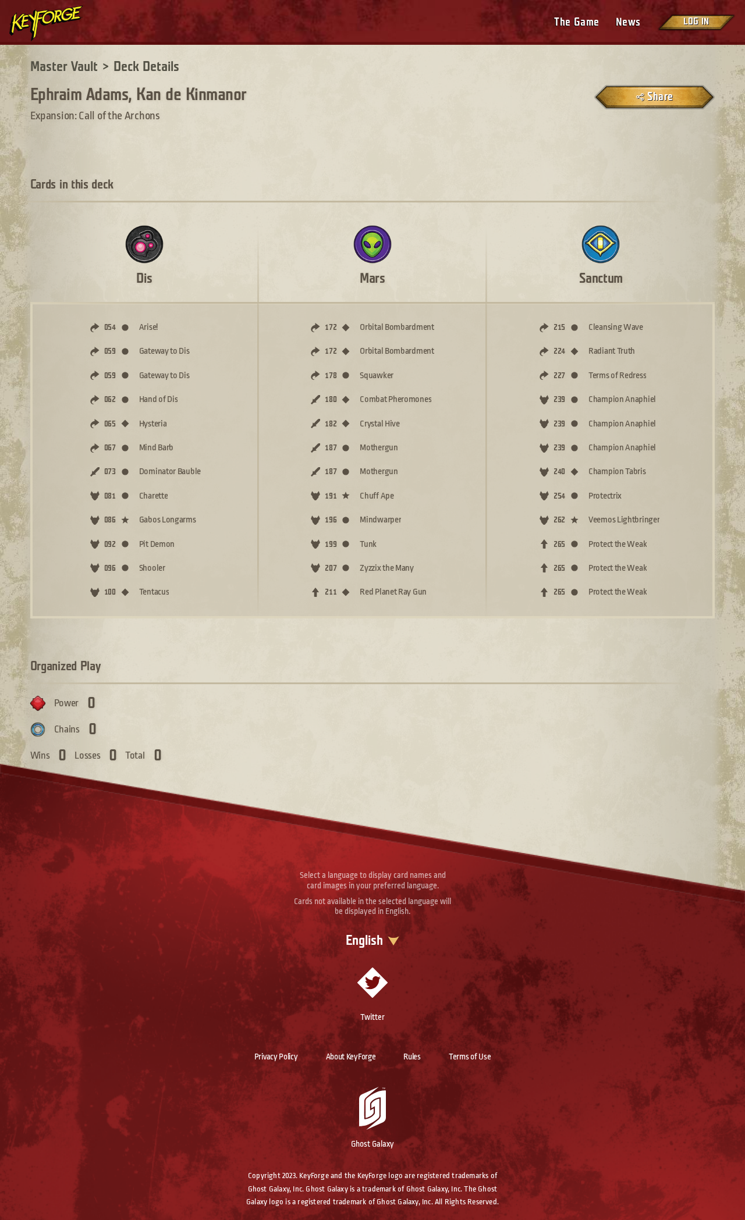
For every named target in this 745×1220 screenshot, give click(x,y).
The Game (576, 22)
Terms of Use (470, 1056)
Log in (696, 21)
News (628, 22)
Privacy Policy (276, 1056)
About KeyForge (351, 1056)
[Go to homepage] (55, 23)
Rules (412, 1056)
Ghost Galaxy (372, 1143)
